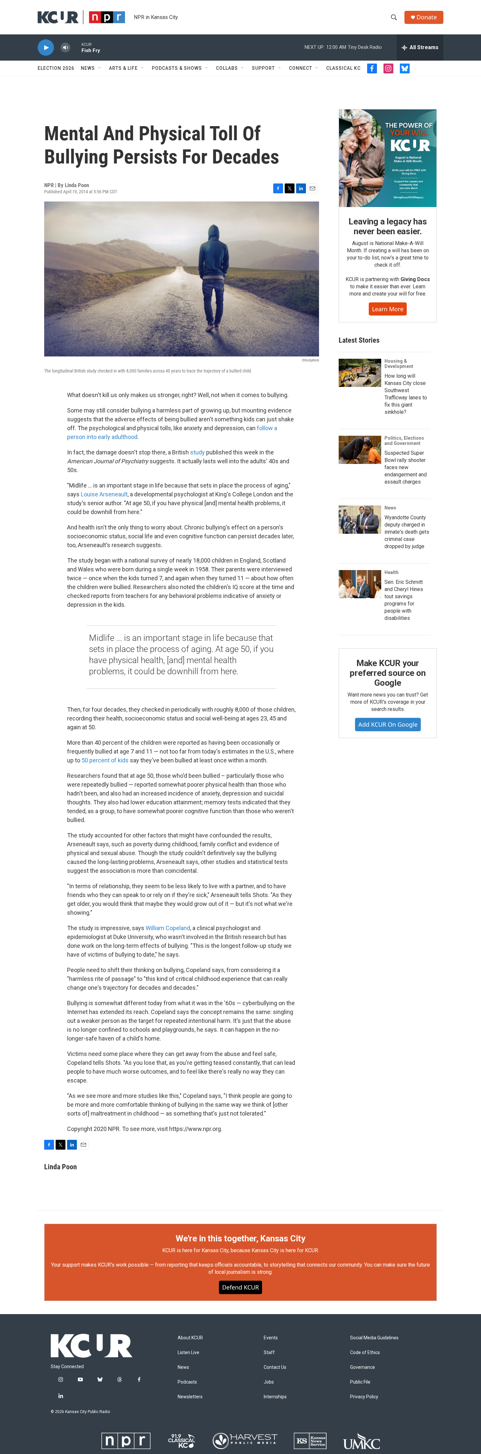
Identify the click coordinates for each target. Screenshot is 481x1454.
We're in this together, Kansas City (240, 1238)
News (88, 68)
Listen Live (188, 1352)
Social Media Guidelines (374, 1337)
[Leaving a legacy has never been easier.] (387, 158)
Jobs (269, 1382)
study (197, 452)
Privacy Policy (364, 1396)
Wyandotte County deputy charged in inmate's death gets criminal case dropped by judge (406, 531)
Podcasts (187, 1382)
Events (271, 1337)
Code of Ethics (365, 1352)
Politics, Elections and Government (404, 440)
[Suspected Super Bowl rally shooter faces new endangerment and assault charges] (360, 450)
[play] (46, 47)
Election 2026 (56, 68)
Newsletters (190, 1396)
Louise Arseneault (104, 494)
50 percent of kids (105, 760)
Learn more (387, 309)
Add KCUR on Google (388, 724)
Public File (360, 1382)
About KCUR (190, 1337)
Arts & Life (123, 68)
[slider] (76, 47)
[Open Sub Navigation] (99, 68)
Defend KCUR (240, 1287)
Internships (275, 1396)
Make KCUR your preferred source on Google (387, 673)
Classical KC (343, 68)
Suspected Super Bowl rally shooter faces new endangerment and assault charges (405, 467)
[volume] (65, 47)
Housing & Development (398, 363)
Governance (362, 1367)
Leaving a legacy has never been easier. (387, 226)
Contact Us (275, 1367)
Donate (427, 17)
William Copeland (168, 928)
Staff (269, 1352)
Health (391, 572)
